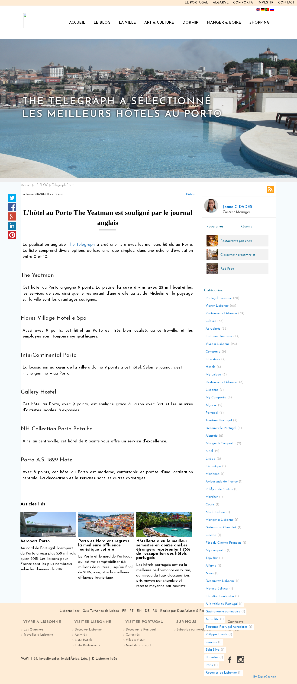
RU (154, 611)
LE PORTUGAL (196, 2)
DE (147, 611)
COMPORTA (243, 2)
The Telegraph (81, 245)
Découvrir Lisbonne (88, 629)
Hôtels (190, 194)
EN (139, 611)
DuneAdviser (186, 611)
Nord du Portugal (138, 645)
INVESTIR (266, 2)
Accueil (26, 185)
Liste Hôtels (83, 640)
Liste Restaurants (87, 645)
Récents (246, 226)
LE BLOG (102, 23)
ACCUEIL (77, 23)
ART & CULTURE (159, 23)
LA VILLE (127, 23)
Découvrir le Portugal (141, 629)
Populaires (215, 226)
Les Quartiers (33, 629)
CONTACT (286, 2)
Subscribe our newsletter (194, 629)
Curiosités (133, 634)
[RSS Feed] (270, 189)
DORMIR (190, 23)
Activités (81, 634)
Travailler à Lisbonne (38, 634)
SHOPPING (259, 23)
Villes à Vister (135, 640)
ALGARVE (221, 2)
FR (124, 611)
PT (131, 611)
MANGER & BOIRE (224, 23)
